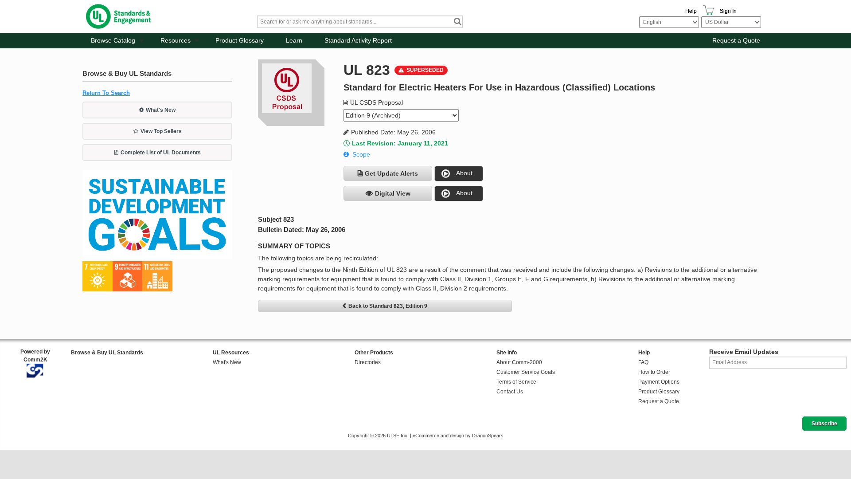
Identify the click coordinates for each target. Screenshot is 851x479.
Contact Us (509, 392)
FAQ (643, 362)
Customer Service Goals (525, 372)
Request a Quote (736, 40)
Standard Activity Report (358, 40)
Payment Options (658, 382)
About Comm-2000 (519, 362)
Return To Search (106, 93)
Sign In (728, 11)
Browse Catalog (113, 40)
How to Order (654, 372)
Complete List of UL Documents (161, 152)
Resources (175, 40)
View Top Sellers (161, 131)
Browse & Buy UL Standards (107, 352)
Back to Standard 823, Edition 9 (387, 306)
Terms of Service (516, 382)
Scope (361, 154)
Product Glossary (239, 40)
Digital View (392, 193)
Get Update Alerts (391, 173)
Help (691, 11)
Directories (368, 362)
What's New (161, 110)
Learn (294, 40)
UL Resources (231, 352)
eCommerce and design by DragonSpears (458, 435)
